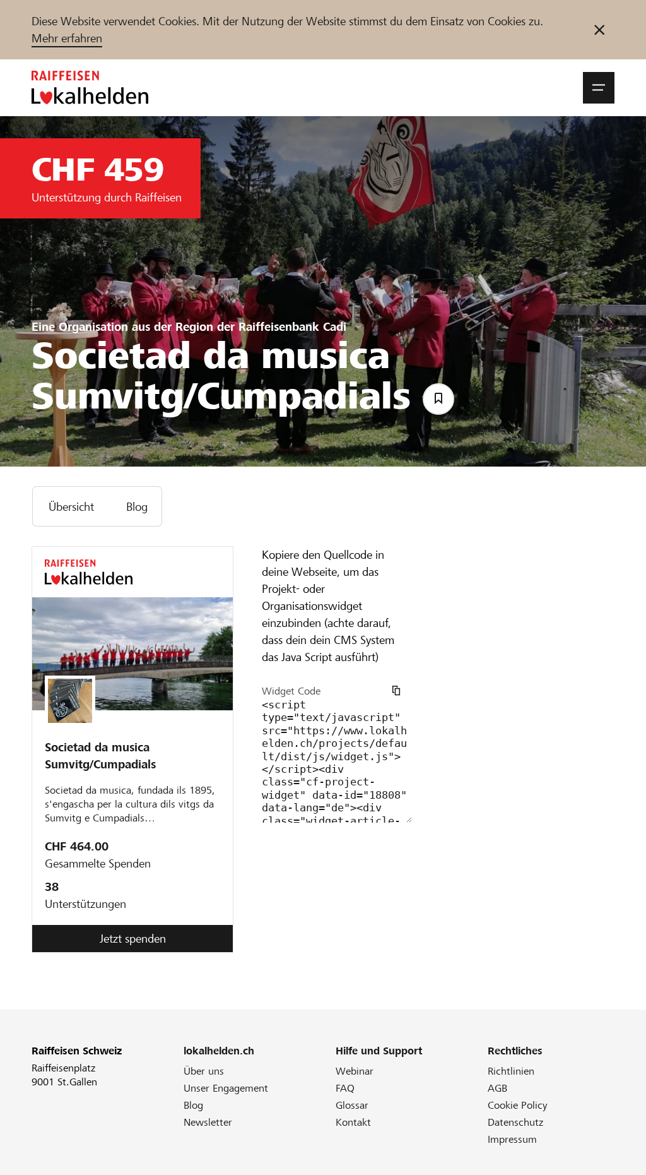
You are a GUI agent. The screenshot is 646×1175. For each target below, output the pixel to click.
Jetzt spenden (133, 938)
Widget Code (291, 691)
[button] (598, 88)
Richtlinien (511, 1071)
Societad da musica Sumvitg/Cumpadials (100, 756)
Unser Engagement (226, 1088)
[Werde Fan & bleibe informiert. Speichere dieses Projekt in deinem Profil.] (438, 399)
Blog (193, 1105)
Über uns (204, 1071)
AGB (497, 1088)
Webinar (354, 1071)
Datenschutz (515, 1122)
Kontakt (353, 1122)
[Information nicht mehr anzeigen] (599, 30)
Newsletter (208, 1122)
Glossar (352, 1105)
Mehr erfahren (67, 38)
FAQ (345, 1088)
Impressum (512, 1139)
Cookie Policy (518, 1105)
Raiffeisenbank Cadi (292, 326)
